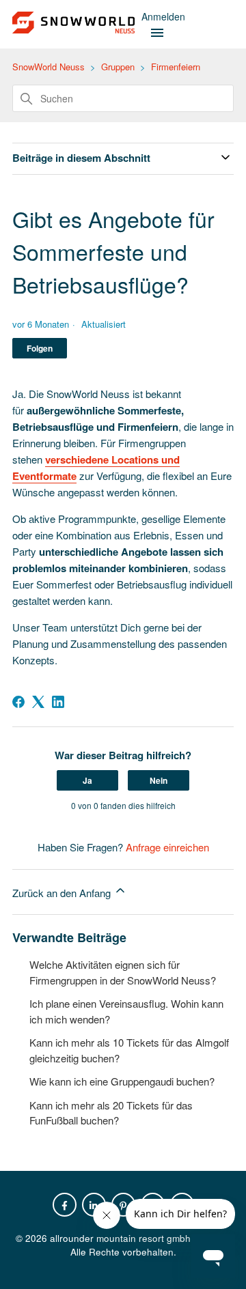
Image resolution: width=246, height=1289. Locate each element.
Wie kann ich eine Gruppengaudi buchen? (122, 1081)
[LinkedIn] (58, 702)
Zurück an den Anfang (62, 893)
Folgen (40, 348)
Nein (158, 780)
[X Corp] (38, 702)
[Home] (73, 29)
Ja (87, 780)
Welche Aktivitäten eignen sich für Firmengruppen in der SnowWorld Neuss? (122, 972)
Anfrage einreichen (167, 847)
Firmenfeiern (175, 66)
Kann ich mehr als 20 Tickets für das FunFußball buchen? (111, 1113)
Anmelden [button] (163, 16)
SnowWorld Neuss (48, 66)
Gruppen (118, 66)
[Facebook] (18, 702)
